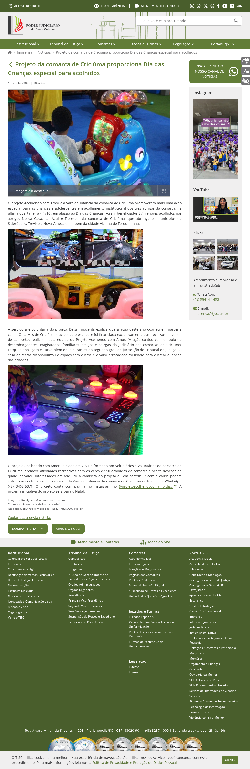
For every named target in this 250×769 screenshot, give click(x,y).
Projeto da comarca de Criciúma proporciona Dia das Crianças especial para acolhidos (126, 52)
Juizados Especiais (141, 617)
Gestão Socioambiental (205, 611)
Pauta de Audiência (142, 580)
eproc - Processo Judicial (205, 595)
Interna (134, 672)
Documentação (18, 585)
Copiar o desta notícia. (29, 517)
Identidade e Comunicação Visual (30, 601)
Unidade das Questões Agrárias (150, 596)
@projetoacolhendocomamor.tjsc (147, 486)
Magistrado (197, 653)
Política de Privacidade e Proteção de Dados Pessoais (135, 762)
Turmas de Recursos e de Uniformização (146, 644)
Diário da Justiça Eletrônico (26, 580)
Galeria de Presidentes (23, 596)
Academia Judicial (201, 559)
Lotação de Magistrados (145, 569)
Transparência (199, 712)
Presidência (76, 595)
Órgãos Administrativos (84, 584)
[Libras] (245, 61)
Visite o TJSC (16, 617)
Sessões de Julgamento (84, 611)
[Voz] (245, 71)
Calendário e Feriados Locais (27, 559)
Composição (76, 559)
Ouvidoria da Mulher (203, 675)
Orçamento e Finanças (204, 664)
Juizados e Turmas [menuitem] (142, 43)
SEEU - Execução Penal (204, 680)
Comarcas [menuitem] (103, 43)
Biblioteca (196, 569)
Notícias (44, 52)
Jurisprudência (199, 627)
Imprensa (24, 52)
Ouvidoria (196, 669)
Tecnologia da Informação (207, 707)
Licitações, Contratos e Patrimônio (212, 648)
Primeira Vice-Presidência (85, 600)
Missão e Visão (18, 607)
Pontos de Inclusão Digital (146, 585)
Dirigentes (75, 569)
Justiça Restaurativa (202, 633)
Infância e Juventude (203, 622)
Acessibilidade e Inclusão (206, 564)
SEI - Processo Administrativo (209, 685)
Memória (195, 658)
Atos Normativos (140, 559)
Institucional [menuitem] (25, 43)
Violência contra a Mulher (206, 717)
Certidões (14, 564)
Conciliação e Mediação (205, 575)
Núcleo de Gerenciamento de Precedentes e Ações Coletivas (89, 577)
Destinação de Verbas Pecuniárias (31, 575)
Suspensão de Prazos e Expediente (92, 617)
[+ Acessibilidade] (245, 81)
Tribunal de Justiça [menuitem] (64, 43)
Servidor (195, 696)
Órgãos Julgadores (81, 590)
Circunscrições (139, 564)
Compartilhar (25, 528)
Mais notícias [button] (68, 528)
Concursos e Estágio (21, 569)
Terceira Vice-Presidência (85, 622)
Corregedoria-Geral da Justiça (209, 580)
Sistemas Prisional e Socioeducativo (213, 701)
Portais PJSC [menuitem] (221, 43)
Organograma (17, 612)
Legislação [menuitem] (181, 43)
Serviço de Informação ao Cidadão (212, 691)
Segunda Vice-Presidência (86, 606)
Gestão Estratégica (202, 606)
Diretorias (75, 564)
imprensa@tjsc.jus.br (210, 313)
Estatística (196, 600)
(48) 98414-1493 (206, 299)
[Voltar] (11, 64)
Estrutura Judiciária (21, 591)
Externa (134, 667)
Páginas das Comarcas (144, 575)
